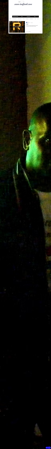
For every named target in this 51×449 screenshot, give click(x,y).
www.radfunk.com (23, 4)
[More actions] (40, 22)
